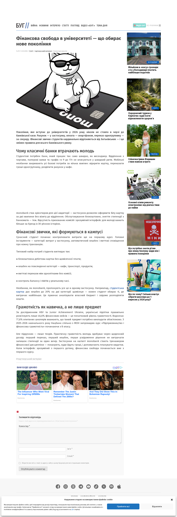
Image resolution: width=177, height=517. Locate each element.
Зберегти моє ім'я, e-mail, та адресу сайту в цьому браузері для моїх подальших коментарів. (55, 463)
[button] (172, 499)
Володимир (152, 62)
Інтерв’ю (55, 25)
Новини (43, 25)
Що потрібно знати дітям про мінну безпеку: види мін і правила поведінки (143, 251)
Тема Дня (102, 25)
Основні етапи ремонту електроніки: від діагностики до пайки (143, 205)
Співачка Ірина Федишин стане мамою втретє (141, 160)
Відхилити (157, 506)
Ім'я (69, 449)
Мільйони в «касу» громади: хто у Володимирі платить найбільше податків (143, 70)
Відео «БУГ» (88, 25)
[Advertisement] (88, 9)
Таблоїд (154, 154)
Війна (34, 25)
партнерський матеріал (43, 51)
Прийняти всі (123, 506)
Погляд (75, 25)
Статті (65, 25)
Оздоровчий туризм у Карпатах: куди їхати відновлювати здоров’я (141, 116)
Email (70, 456)
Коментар (24, 426)
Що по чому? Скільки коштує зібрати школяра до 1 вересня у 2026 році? (143, 297)
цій (72, 509)
